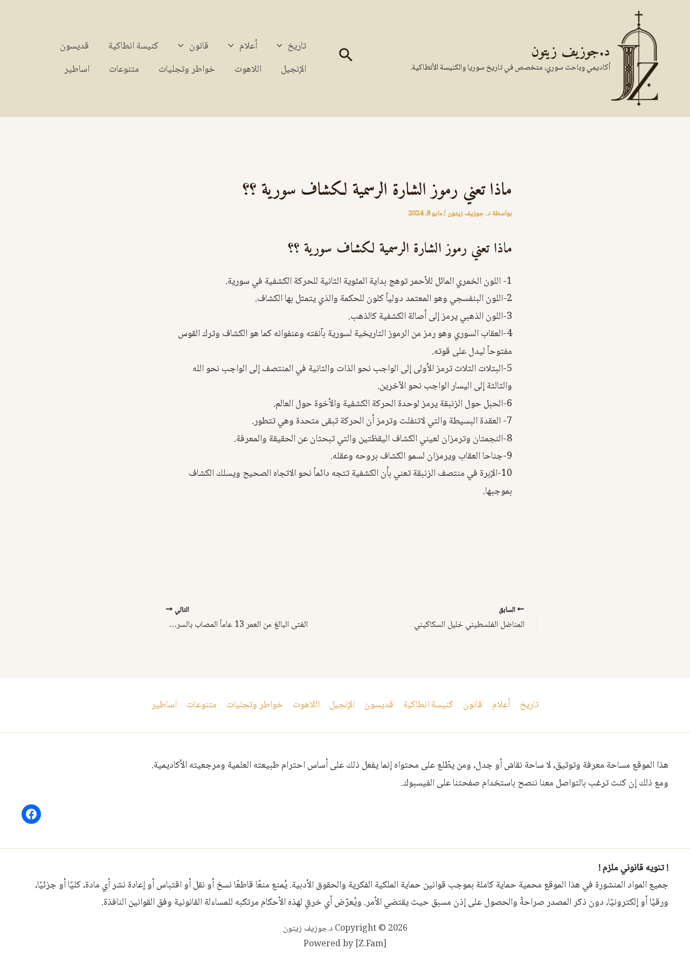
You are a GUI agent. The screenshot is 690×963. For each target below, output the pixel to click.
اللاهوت (247, 70)
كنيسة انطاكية (133, 46)
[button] (344, 58)
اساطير (76, 70)
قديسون (74, 46)
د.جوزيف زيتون (570, 52)
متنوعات (124, 70)
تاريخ (296, 46)
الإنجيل (293, 70)
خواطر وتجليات (186, 70)
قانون (199, 46)
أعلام (248, 46)
